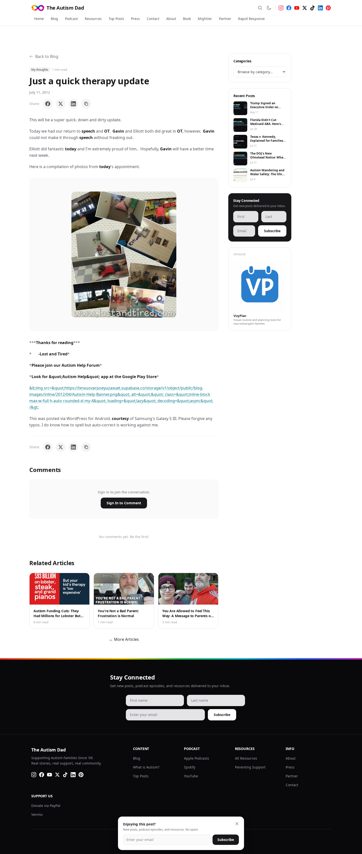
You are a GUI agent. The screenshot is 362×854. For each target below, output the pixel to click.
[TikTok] (312, 7)
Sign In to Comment (124, 503)
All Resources (246, 758)
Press (135, 18)
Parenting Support (250, 767)
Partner (225, 18)
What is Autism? (146, 767)
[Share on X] (61, 104)
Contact (153, 18)
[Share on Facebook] (48, 104)
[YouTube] (296, 7)
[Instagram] (281, 7)
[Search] (260, 7)
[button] (123, 255)
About (171, 18)
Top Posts (116, 18)
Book (187, 18)
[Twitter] (304, 7)
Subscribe (272, 230)
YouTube (191, 776)
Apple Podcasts (196, 758)
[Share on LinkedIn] (73, 104)
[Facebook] (288, 7)
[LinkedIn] (320, 7)
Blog (54, 18)
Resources (93, 18)
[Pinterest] (328, 7)
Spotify (189, 767)
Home (39, 18)
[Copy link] (86, 104)
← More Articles (124, 639)
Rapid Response (251, 18)
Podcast (71, 18)
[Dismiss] (237, 824)
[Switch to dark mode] (268, 7)
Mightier (205, 18)
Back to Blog (46, 56)
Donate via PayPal (45, 805)
